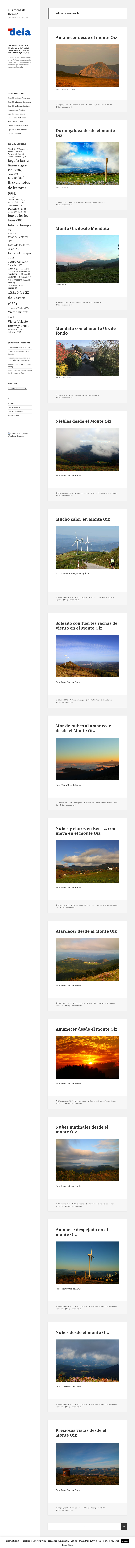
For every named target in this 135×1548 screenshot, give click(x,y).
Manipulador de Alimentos (18, 358)
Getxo (24, 262)
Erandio (22, 212)
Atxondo (13, 154)
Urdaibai (12, 308)
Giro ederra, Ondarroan (17, 118)
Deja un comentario (65, 107)
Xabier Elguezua (15, 329)
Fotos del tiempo (78, 105)
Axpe (21, 154)
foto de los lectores (93, 802)
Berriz (13, 174)
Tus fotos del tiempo (17, 12)
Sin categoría (76, 302)
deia (19, 202)
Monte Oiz (91, 105)
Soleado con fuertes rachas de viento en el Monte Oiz (86, 625)
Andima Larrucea (15, 152)
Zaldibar (14, 332)
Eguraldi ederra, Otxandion (18, 130)
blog (11, 197)
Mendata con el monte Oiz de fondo (86, 331)
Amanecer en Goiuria (23, 347)
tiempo (13, 288)
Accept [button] (125, 1541)
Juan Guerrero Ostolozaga (19, 271)
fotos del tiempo (91, 1508)
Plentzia (18, 285)
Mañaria (26, 277)
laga (27, 274)
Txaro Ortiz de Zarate (18, 297)
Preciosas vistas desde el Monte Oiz (81, 1432)
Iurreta (14, 268)
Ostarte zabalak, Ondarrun (18, 126)
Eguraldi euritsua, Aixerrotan (19, 98)
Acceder (11, 403)
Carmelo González (16, 199)
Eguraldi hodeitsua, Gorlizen (19, 106)
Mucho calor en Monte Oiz (83, 519)
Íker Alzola (89, 302)
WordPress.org (13, 415)
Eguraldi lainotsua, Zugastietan (19, 102)
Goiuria (15, 265)
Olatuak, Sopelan (14, 134)
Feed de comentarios (15, 411)
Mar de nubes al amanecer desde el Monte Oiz (83, 728)
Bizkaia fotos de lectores (19, 188)
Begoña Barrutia (17, 156)
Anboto (24, 149)
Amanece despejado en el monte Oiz (82, 1232)
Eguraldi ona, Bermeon (16, 114)
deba (11, 203)
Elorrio (12, 212)
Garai (14, 261)
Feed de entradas (14, 407)
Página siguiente (124, 1526)
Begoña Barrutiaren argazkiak (19, 165)
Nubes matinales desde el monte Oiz (82, 1129)
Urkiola (23, 308)
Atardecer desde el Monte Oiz (86, 931)
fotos (12, 234)
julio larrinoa (15, 274)
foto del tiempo (106, 802)
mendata (88, 395)
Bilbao (16, 178)
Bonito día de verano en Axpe (19, 360)
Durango (17, 208)
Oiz (11, 285)
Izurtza (25, 269)
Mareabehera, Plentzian (17, 110)
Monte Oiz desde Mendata (82, 228)
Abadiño (14, 149)
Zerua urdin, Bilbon (15, 122)
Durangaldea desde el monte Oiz (85, 133)
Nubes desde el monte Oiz (82, 1332)
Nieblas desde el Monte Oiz (83, 421)
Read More (67, 1545)
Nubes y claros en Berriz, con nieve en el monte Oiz (85, 831)
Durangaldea (15, 205)
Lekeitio (14, 276)
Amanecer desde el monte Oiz (86, 37)
